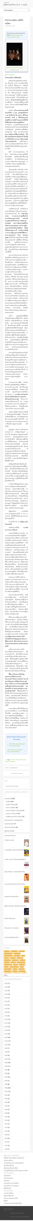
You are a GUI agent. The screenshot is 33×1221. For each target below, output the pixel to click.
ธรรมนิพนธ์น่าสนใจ (10, 835)
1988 (6, 1088)
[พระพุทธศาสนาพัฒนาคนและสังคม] (26, 889)
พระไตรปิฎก (8, 956)
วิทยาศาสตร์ (19, 760)
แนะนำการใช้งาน (9, 1193)
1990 (6, 1080)
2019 (6, 998)
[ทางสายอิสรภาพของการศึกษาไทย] (26, 852)
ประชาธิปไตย (14, 967)
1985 (6, 1098)
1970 (6, 1145)
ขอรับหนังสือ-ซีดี (8, 1195)
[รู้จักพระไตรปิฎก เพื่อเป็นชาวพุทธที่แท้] (26, 911)
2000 (6, 1044)
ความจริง (12, 760)
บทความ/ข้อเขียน (11, 807)
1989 (6, 1084)
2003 (6, 1034)
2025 (6, 983)
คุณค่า (24, 760)
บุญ (23, 956)
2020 (6, 994)
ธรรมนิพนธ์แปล (9, 823)
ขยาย (5, 975)
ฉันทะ (6, 958)
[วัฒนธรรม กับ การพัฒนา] (26, 930)
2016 (6, 1001)
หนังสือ (8, 801)
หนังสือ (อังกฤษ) (10, 804)
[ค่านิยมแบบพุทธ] (26, 843)
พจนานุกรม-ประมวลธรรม (11, 1185)
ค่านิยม (13, 958)
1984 (6, 1102)
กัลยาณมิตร (21, 962)
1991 (6, 1077)
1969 (6, 1149)
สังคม (15, 969)
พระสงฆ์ (17, 956)
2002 (6, 1037)
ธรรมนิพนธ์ (8, 798)
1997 (6, 1055)
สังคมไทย (8, 971)
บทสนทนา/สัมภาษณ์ (12, 813)
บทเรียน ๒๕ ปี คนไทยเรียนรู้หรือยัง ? (15, 859)
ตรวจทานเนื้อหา (8, 1160)
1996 (6, 1059)
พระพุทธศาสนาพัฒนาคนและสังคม (15, 884)
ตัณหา (13, 962)
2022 (6, 987)
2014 (6, 1005)
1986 (6, 1095)
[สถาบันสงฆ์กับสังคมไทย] (26, 940)
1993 (6, 1070)
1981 (6, 1113)
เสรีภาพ (21, 969)
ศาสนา (15, 971)
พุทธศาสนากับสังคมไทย (12, 896)
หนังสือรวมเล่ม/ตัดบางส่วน (13, 816)
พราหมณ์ (17, 953)
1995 (6, 1062)
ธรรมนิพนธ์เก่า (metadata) (12, 820)
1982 (6, 1109)
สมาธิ (15, 965)
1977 (6, 1124)
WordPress (27, 1217)
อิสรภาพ (20, 958)
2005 (6, 1026)
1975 (6, 1131)
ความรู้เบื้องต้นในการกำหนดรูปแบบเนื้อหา (16, 1170)
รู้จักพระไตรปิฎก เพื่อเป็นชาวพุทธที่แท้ (15, 906)
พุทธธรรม (7, 1180)
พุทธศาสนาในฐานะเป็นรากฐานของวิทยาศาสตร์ (14, 68)
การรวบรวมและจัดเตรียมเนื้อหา (13, 1203)
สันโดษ (7, 962)
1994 (6, 1066)
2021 (6, 990)
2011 (6, 1016)
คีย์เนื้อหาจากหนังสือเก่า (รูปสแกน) (14, 1158)
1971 (6, 1142)
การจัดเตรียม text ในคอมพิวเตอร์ (13, 1163)
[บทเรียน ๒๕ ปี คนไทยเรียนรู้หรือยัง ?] (26, 864)
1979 (6, 1120)
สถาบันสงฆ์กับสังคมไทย (12, 937)
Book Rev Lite (13, 1217)
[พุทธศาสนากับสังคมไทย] (26, 899)
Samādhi (22, 971)
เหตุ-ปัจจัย (8, 969)
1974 (6, 1134)
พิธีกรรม (22, 965)
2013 (6, 1008)
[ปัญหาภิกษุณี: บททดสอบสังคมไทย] (26, 877)
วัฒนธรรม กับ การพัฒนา (12, 928)
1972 (6, 1138)
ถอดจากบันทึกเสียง (10, 827)
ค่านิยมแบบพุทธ (9, 840)
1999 (6, 1048)
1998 (6, 1052)
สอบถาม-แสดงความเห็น (11, 1198)
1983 (6, 1106)
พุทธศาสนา (12, 762)
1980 (6, 1116)
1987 (6, 1091)
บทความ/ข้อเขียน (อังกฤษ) (13, 810)
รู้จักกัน (6, 1201)
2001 (6, 1041)
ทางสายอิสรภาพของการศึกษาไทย (14, 850)
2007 (6, 1023)
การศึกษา (14, 951)
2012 (6, 1012)
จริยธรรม (7, 960)
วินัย (22, 967)
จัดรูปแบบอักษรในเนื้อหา (11, 1168)
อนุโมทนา (15, 960)
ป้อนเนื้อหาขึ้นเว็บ (9, 1165)
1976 (6, 1127)
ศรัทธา (7, 762)
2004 (6, 1030)
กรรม (6, 967)
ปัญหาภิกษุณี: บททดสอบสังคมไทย (15, 871)
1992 (6, 1073)
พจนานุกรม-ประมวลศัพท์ (11, 1183)
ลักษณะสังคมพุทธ (10, 918)
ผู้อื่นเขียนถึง (8, 831)
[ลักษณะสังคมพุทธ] (26, 921)
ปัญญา (7, 951)
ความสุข (21, 951)
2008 (6, 1019)
